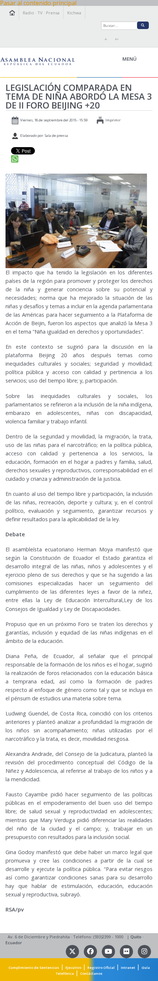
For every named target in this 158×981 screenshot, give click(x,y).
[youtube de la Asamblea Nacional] (109, 951)
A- (106, 39)
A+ (117, 39)
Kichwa (74, 12)
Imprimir (113, 120)
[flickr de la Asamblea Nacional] (127, 951)
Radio (28, 12)
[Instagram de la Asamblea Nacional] (144, 951)
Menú (146, 59)
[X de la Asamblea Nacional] (73, 951)
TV (40, 12)
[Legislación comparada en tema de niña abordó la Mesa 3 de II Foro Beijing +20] (76, 220)
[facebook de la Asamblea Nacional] (91, 951)
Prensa (53, 12)
